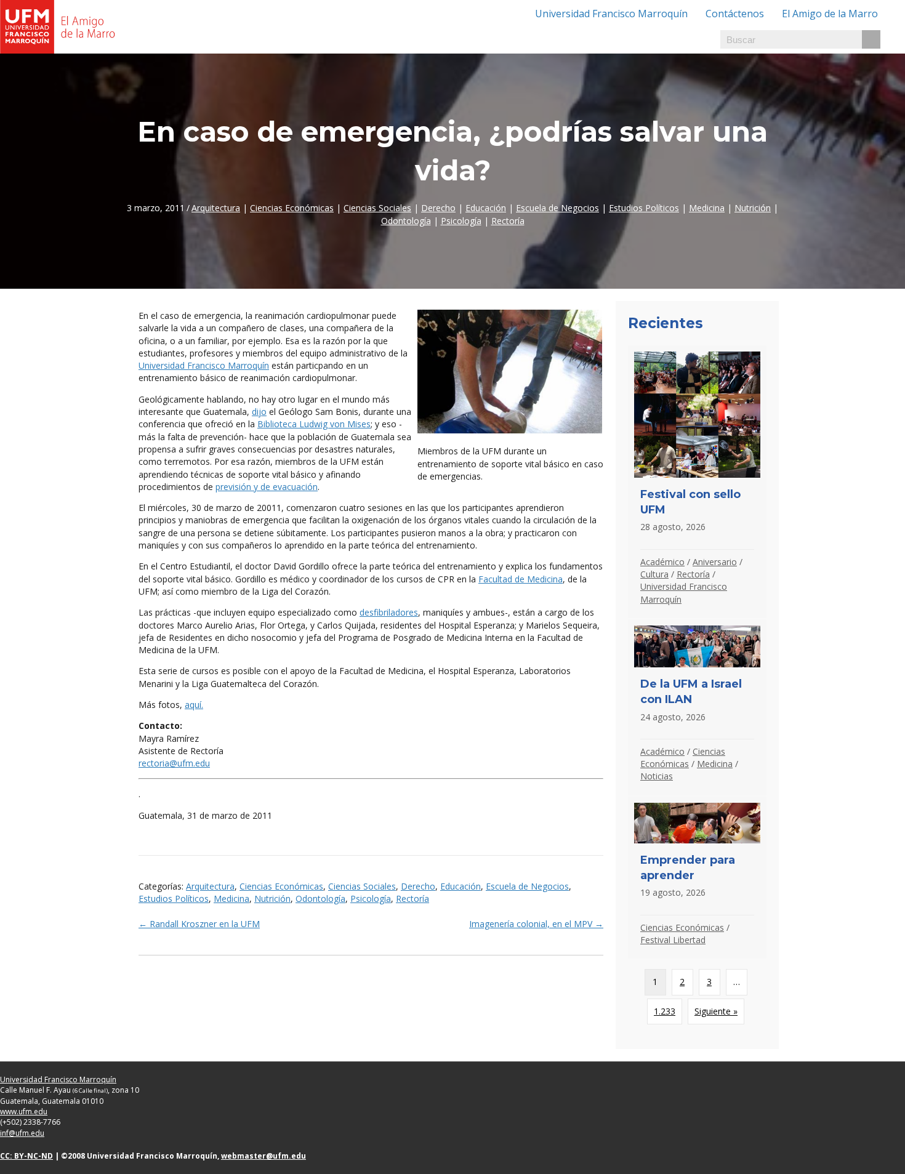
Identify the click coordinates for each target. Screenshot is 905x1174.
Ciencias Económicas (292, 208)
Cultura (654, 574)
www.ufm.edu (23, 1111)
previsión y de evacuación (266, 487)
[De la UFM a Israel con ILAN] (697, 707)
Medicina (707, 208)
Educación (485, 208)
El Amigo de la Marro (830, 13)
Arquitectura (215, 208)
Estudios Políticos (644, 208)
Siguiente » (716, 1011)
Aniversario (715, 562)
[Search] (871, 39)
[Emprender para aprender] (697, 878)
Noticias (656, 776)
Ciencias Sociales (377, 208)
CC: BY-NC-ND (26, 1156)
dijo (259, 411)
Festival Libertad (673, 940)
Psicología (461, 221)
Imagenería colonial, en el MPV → (536, 924)
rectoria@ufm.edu (174, 763)
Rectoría (508, 221)
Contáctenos (735, 13)
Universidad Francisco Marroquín (611, 13)
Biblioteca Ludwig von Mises (314, 424)
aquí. (194, 704)
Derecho (438, 208)
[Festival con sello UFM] (697, 481)
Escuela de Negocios (557, 208)
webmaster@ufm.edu (263, 1156)
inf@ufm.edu (22, 1133)
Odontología (406, 221)
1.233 (664, 1011)
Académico (662, 562)
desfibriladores (389, 612)
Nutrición (752, 208)
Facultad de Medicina (520, 579)
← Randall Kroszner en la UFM (199, 924)
